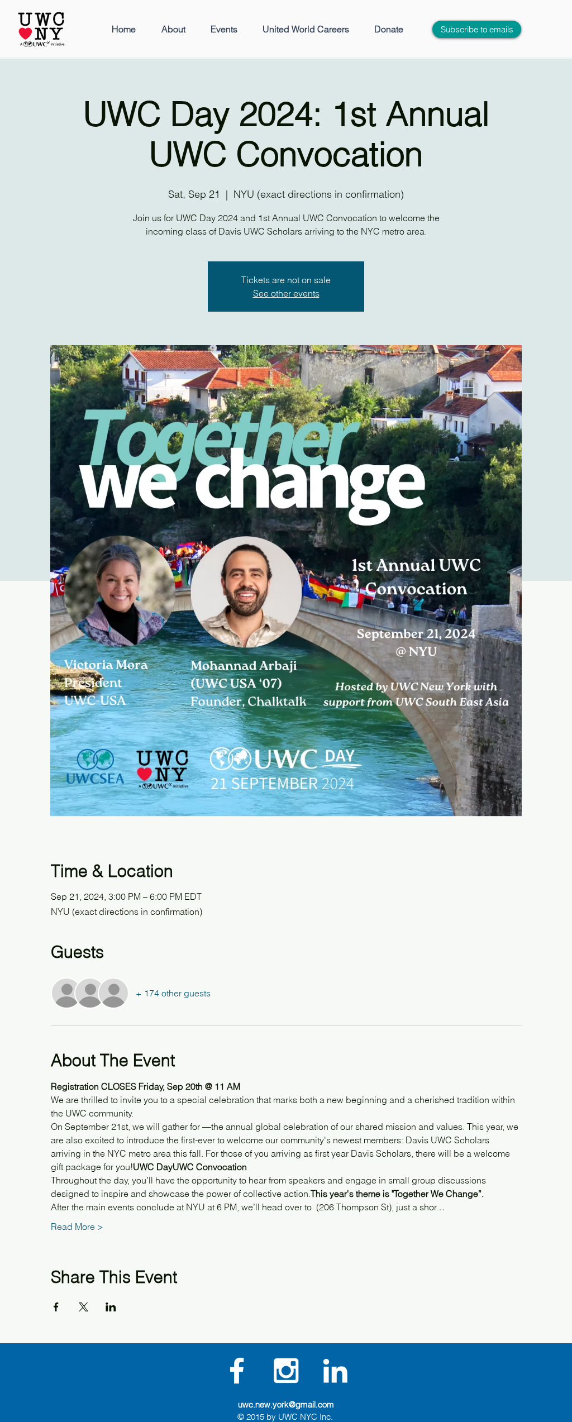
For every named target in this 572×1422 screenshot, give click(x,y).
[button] (173, 29)
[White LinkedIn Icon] (335, 1370)
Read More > (77, 1226)
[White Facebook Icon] (237, 1370)
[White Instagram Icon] (286, 1370)
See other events (286, 293)
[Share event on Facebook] (56, 1306)
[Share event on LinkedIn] (111, 1306)
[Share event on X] (83, 1306)
